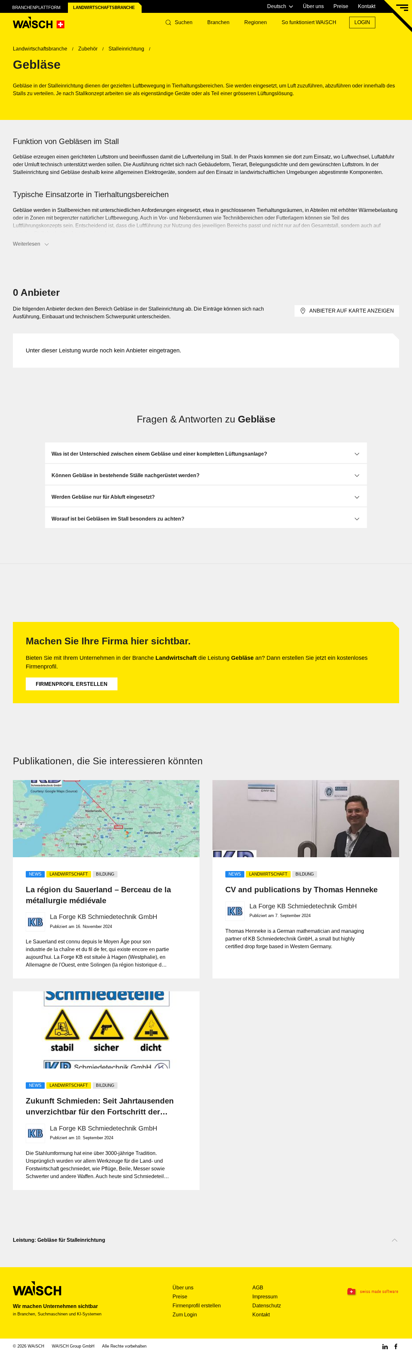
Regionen (255, 22)
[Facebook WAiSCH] (396, 1346)
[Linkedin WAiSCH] (385, 1346)
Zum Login (185, 1314)
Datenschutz (266, 1305)
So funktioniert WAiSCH (309, 22)
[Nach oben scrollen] (394, 1240)
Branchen (218, 22)
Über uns (313, 6)
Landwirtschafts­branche (104, 7)
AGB (257, 1287)
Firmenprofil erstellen (72, 684)
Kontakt (366, 6)
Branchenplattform (36, 7)
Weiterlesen (26, 244)
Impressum (264, 1296)
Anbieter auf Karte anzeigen (351, 311)
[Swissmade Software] (365, 1291)
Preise (340, 6)
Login (362, 22)
